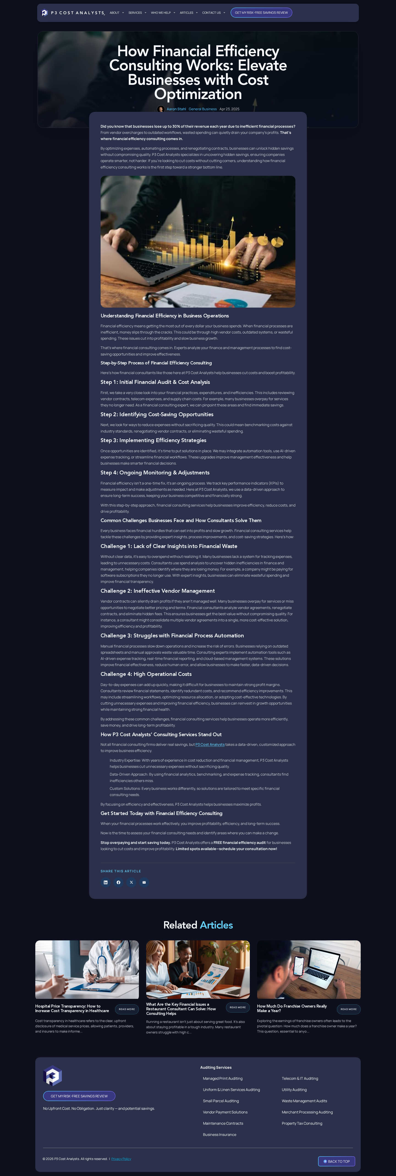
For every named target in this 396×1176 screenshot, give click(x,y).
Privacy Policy (121, 1159)
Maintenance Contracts (223, 1123)
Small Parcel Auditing (221, 1100)
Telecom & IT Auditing (300, 1078)
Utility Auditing (294, 1089)
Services (135, 13)
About (114, 13)
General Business (203, 109)
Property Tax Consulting (302, 1123)
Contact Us (211, 13)
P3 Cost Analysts (210, 744)
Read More (127, 1009)
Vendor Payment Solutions (225, 1112)
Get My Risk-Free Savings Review (261, 12)
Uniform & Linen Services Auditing (231, 1089)
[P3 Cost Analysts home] (73, 12)
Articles (186, 13)
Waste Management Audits (304, 1100)
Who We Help (161, 13)
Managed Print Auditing (222, 1078)
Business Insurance (219, 1134)
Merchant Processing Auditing (307, 1112)
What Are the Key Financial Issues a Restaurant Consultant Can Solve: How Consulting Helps (181, 1009)
